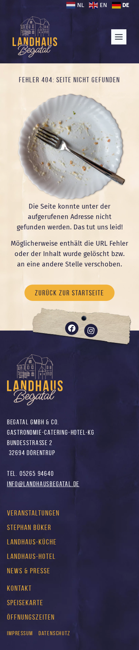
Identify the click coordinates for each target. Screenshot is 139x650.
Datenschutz (54, 633)
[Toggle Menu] (118, 36)
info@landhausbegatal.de (43, 484)
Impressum (20, 633)
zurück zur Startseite (69, 293)
